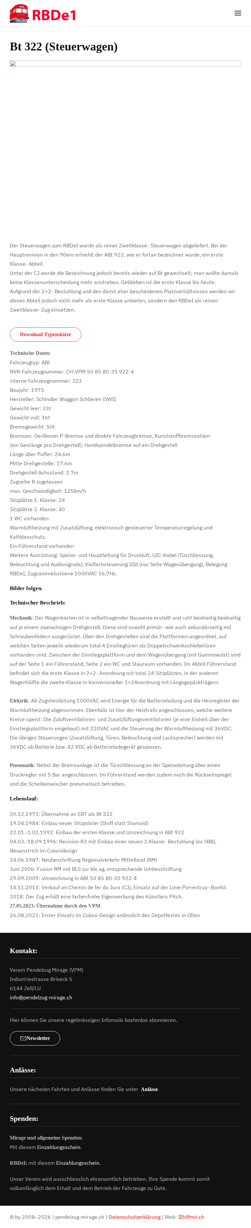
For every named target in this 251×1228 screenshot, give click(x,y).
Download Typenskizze (45, 334)
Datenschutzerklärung (134, 1217)
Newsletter (38, 1038)
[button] (238, 13)
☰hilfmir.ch (191, 1217)
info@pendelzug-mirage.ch (41, 997)
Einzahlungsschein (58, 1147)
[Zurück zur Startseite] (47, 13)
